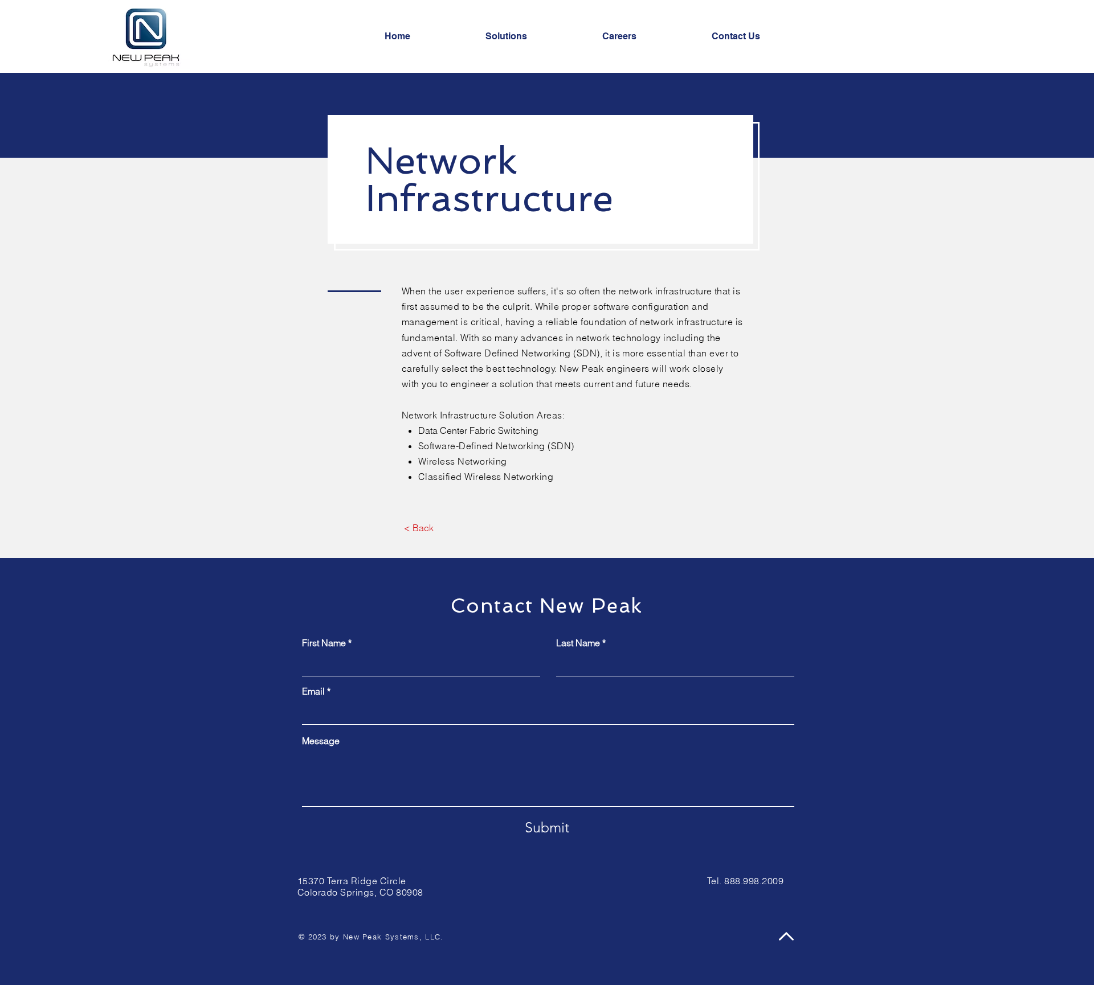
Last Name (578, 642)
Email (313, 691)
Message (321, 740)
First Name (324, 642)
